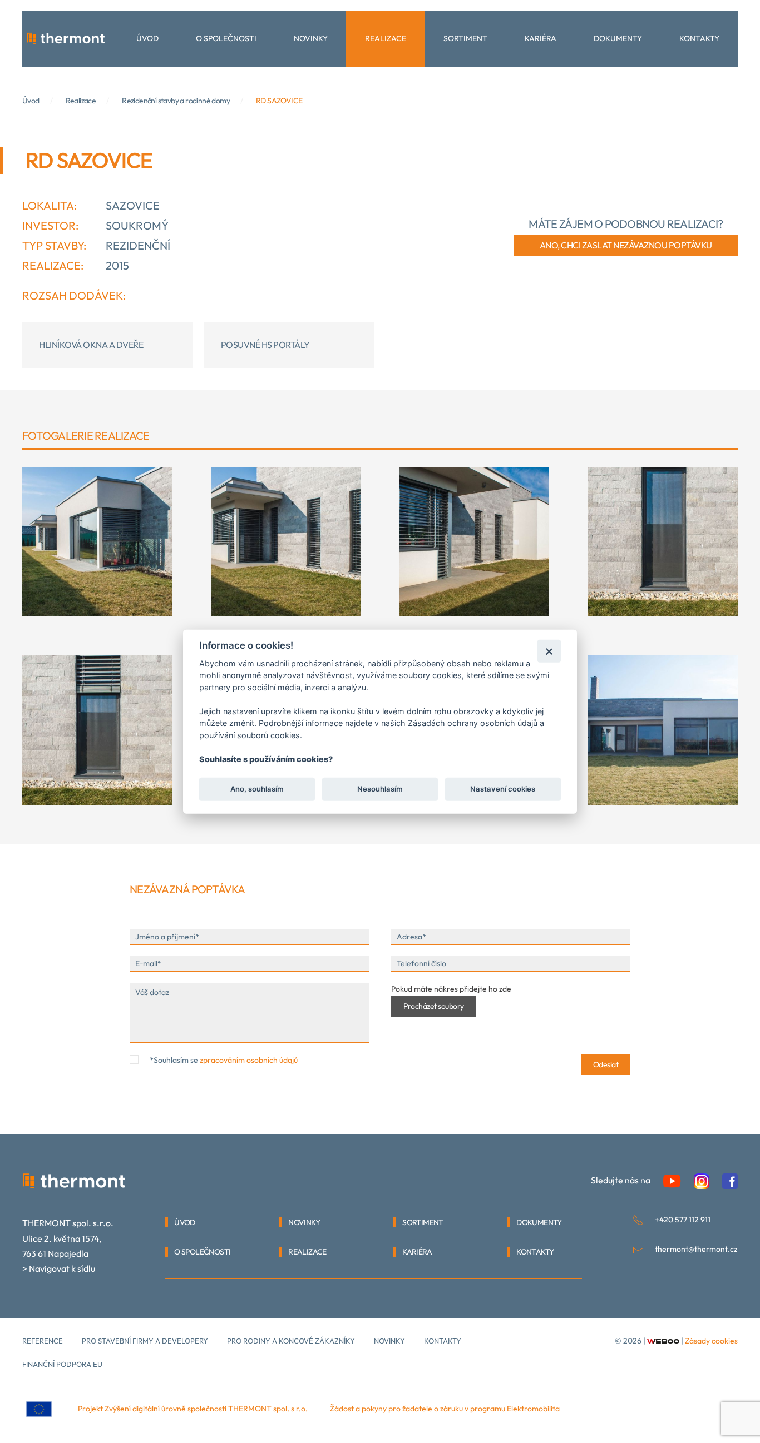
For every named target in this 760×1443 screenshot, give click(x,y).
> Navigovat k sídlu (58, 1268)
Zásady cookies (711, 1341)
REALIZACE (307, 1252)
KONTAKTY (535, 1252)
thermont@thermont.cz (696, 1249)
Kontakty (699, 38)
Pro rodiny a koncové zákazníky (291, 1340)
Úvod (147, 38)
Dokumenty (618, 38)
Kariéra (540, 38)
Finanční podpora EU (62, 1364)
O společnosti (226, 38)
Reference (42, 1340)
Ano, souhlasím (257, 788)
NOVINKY (304, 1222)
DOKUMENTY (539, 1222)
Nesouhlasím (380, 788)
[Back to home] (65, 39)
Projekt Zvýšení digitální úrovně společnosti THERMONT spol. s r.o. (193, 1409)
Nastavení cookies (502, 788)
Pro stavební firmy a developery (145, 1340)
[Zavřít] (548, 650)
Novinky (311, 38)
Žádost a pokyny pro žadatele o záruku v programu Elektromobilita (445, 1409)
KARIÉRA (417, 1252)
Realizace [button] (385, 38)
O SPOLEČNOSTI (202, 1252)
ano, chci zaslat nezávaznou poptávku (626, 245)
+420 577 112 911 (682, 1220)
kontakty (442, 1340)
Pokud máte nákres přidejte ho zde (451, 989)
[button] (97, 541)
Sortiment (465, 38)
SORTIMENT (422, 1222)
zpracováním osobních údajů (249, 1060)
